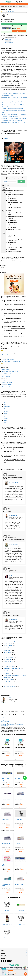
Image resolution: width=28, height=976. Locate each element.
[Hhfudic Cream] (20, 813)
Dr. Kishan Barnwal (13, 544)
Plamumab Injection (6, 386)
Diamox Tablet (5, 369)
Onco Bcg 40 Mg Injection (8, 354)
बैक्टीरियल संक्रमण (7, 141)
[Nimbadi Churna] (7, 741)
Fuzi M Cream (7, 673)
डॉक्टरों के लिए (3, 955)
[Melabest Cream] (20, 878)
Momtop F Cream (8, 681)
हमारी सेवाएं (3, 953)
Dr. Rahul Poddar (13, 619)
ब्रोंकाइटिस (6, 416)
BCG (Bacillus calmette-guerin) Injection (11, 361)
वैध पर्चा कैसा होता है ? (8, 39)
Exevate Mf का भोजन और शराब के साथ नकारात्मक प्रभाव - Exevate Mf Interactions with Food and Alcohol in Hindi (13, 124)
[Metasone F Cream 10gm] (6, 29)
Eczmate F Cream (8, 659)
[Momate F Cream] (20, 793)
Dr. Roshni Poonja (13, 575)
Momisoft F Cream (8, 684)
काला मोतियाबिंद (7, 406)
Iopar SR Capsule (6, 376)
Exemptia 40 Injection (7, 382)
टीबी (5, 409)
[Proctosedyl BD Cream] (7, 837)
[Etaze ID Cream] (20, 772)
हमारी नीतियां (3, 951)
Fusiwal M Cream (8, 645)
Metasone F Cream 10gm (9, 641)
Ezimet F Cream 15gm (9, 666)
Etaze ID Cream (7, 643)
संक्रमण (5, 413)
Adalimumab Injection (7, 384)
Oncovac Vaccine (6, 357)
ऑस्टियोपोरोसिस (7, 411)
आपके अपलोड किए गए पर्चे (9, 42)
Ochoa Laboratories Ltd (9, 33)
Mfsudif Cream (7, 650)
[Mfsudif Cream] (7, 813)
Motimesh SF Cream (8, 657)
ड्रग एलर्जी (6, 418)
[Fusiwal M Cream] (7, 793)
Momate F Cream (8, 648)
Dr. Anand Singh (13, 515)
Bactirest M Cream (8, 679)
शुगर (5, 402)
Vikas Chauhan (13, 698)
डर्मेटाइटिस (6, 138)
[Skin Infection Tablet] (20, 741)
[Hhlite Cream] (20, 837)
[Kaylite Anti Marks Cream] (7, 858)
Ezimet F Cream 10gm (9, 664)
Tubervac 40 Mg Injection (8, 359)
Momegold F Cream (8, 661)
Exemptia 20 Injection (7, 380)
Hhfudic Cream (7, 652)
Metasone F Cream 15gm (9, 686)
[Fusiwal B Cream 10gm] (7, 878)
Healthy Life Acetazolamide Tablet (10, 371)
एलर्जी (5, 422)
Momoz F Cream (7, 654)
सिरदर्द (3, 270)
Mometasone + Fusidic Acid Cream (12, 668)
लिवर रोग (5, 404)
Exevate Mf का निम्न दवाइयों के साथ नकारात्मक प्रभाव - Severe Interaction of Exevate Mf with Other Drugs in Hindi (14, 110)
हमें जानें (2, 950)
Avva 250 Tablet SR (6, 373)
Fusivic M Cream (7, 671)
